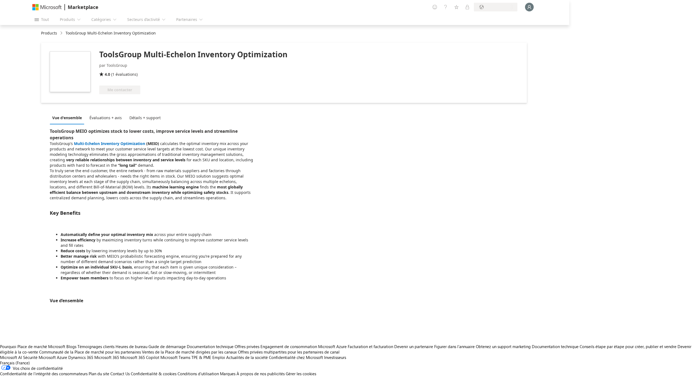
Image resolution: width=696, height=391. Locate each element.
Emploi (218, 357)
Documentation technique (210, 346)
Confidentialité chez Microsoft (296, 357)
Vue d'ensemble (67, 117)
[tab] (68, 118)
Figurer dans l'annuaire (454, 346)
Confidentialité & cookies (153, 373)
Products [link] (49, 33)
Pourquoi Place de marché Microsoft (32, 346)
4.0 (107, 74)
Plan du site (99, 373)
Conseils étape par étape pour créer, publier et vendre (628, 346)
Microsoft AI (11, 357)
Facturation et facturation (370, 346)
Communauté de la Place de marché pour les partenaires (90, 352)
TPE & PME (201, 357)
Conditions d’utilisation (198, 373)
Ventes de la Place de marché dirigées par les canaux (189, 352)
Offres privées (247, 346)
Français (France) (15, 362)
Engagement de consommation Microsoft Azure (304, 346)
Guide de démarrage (167, 346)
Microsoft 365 (106, 357)
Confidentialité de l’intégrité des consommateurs (44, 373)
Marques (227, 373)
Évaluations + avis (105, 117)
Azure (62, 357)
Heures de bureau (131, 346)
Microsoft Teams (175, 357)
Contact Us (120, 373)
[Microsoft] (47, 7)
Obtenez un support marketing (503, 346)
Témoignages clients (95, 346)
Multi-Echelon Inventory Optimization (109, 143)
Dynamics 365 (80, 357)
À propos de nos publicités (261, 373)
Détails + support (145, 117)
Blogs (71, 346)
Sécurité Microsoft (39, 357)
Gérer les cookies (301, 373)
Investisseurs (335, 357)
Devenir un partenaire (413, 346)
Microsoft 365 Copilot (139, 357)
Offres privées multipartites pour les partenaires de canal (289, 352)
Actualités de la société (247, 357)
